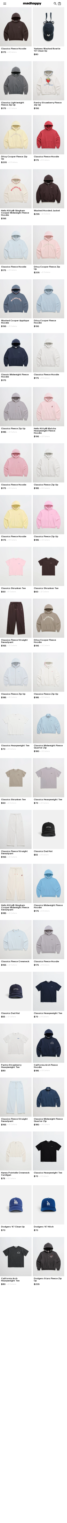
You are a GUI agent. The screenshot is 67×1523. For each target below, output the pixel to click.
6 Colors (45, 488)
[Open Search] (55, 3)
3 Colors (11, 749)
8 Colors (45, 160)
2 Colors (12, 108)
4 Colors (12, 52)
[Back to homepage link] (32, 3)
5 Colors (11, 592)
